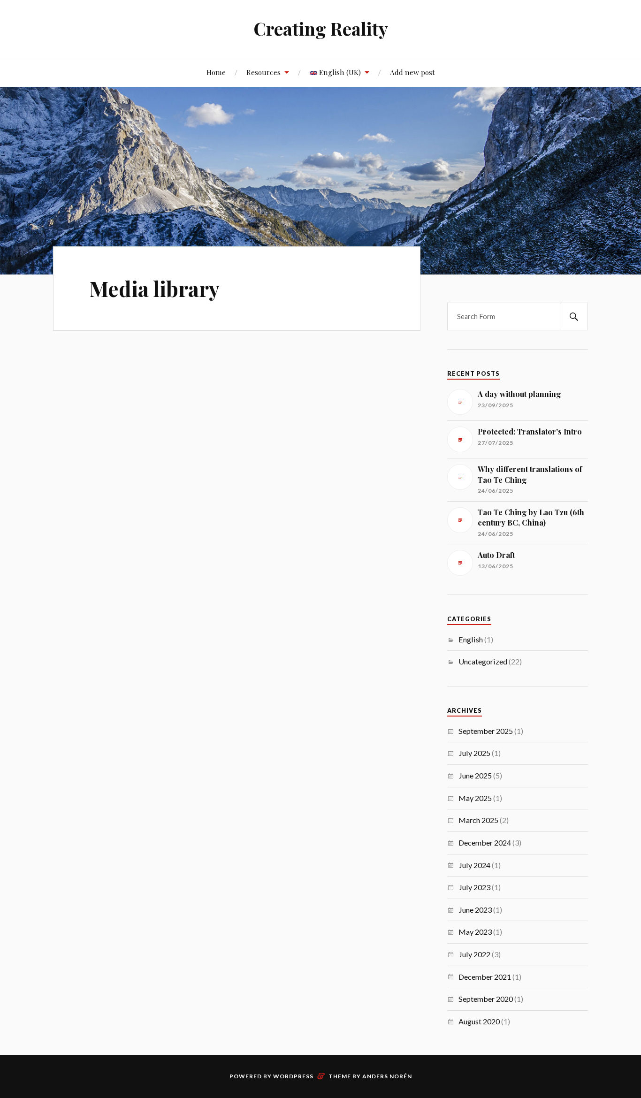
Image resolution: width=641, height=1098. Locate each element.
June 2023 (475, 909)
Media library (154, 288)
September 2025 (485, 730)
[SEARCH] (574, 316)
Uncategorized (482, 661)
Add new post (412, 72)
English (470, 639)
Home (216, 72)
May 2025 (475, 797)
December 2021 (484, 976)
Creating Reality (320, 28)
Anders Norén (387, 1076)
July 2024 (474, 865)
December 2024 (484, 842)
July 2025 (474, 752)
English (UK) (339, 72)
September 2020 (485, 998)
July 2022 (474, 954)
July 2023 (474, 887)
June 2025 (475, 775)
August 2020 (479, 1021)
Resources (263, 72)
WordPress (293, 1076)
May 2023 (475, 931)
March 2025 (478, 820)
